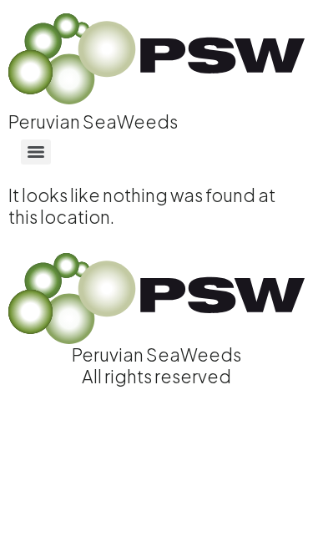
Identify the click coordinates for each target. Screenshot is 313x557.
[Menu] (36, 152)
